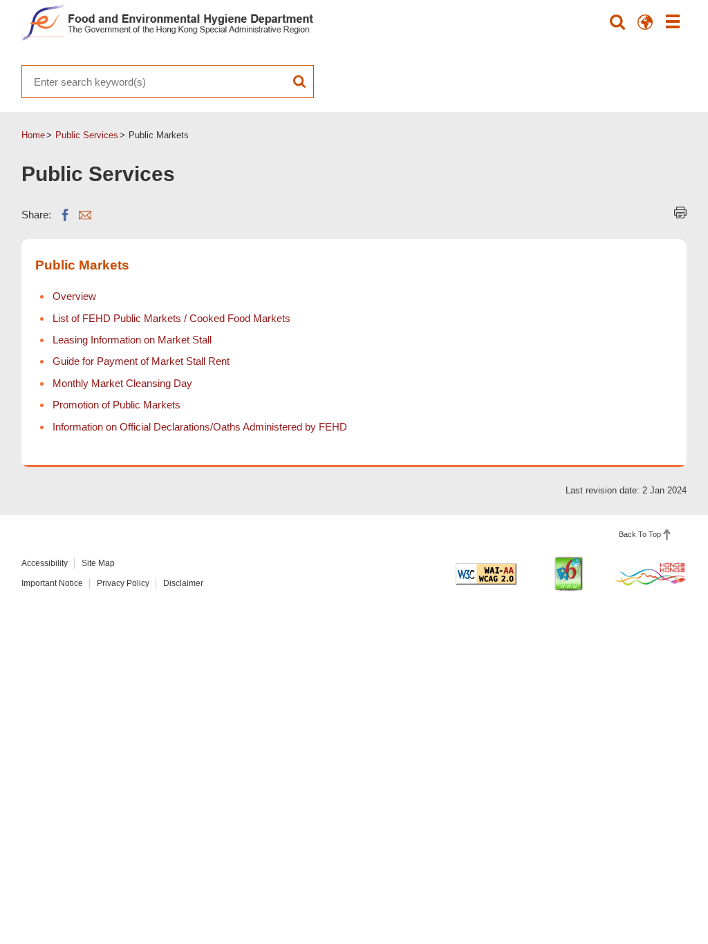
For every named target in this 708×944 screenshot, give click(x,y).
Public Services (86, 135)
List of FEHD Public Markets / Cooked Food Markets (171, 318)
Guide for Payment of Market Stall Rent (141, 361)
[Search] (617, 22)
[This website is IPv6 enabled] (568, 573)
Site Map (98, 563)
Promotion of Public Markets (116, 404)
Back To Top (640, 534)
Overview (74, 296)
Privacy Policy (123, 583)
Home (33, 135)
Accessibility (44, 563)
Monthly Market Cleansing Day (122, 383)
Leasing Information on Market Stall (132, 340)
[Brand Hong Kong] (651, 573)
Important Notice (52, 583)
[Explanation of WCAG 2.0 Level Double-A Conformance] (486, 574)
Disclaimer (183, 583)
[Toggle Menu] (673, 22)
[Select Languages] (645, 22)
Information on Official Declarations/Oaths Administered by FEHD (200, 427)
